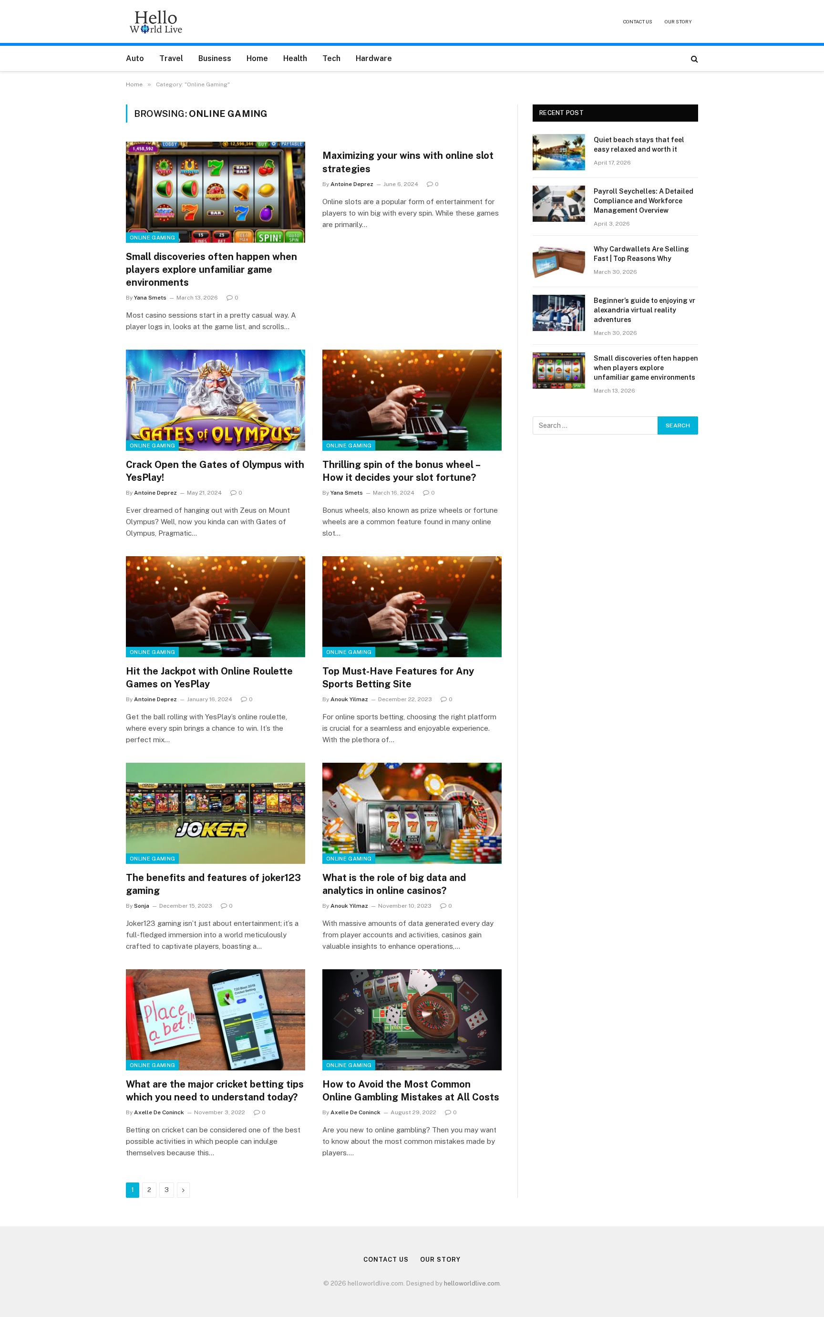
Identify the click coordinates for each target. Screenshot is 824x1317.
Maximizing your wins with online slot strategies (408, 162)
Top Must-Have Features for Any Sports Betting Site (398, 677)
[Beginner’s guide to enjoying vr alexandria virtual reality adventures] (559, 313)
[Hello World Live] (156, 21)
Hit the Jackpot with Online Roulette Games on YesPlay (209, 677)
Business (214, 58)
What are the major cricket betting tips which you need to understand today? (215, 1090)
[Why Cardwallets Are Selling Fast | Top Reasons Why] (559, 261)
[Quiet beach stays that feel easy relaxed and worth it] (559, 152)
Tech (331, 58)
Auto (135, 58)
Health (295, 58)
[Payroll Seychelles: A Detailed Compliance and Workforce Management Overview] (559, 204)
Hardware (374, 58)
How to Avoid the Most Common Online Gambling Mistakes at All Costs (410, 1090)
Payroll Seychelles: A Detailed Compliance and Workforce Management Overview (643, 200)
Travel (171, 58)
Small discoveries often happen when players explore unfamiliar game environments (211, 269)
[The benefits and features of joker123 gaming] (215, 813)
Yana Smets (150, 297)
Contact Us (637, 21)
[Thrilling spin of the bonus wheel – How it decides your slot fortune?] (412, 400)
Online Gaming (152, 237)
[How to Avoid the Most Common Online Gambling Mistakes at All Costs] (412, 1019)
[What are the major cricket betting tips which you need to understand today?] (215, 1019)
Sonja (141, 905)
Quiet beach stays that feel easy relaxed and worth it (639, 144)
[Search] (693, 58)
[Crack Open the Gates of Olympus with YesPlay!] (215, 400)
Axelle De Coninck (159, 1112)
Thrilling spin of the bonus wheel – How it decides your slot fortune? (401, 471)
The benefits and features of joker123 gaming (213, 884)
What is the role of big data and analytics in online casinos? (394, 884)
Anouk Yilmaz (349, 699)
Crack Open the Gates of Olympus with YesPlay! (215, 471)
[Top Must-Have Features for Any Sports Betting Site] (412, 606)
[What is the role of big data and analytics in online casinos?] (412, 813)
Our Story (678, 21)
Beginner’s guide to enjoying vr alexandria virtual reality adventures (644, 310)
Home (257, 58)
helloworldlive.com (472, 1283)
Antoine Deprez (351, 184)
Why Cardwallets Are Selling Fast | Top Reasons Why (641, 253)
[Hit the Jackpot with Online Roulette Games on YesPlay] (215, 606)
